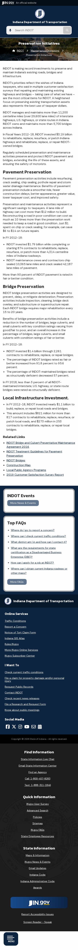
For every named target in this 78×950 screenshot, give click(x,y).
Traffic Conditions (15, 621)
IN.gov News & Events (37, 861)
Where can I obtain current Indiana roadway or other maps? (39, 571)
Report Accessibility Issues (37, 914)
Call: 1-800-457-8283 (37, 778)
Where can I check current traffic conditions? (38, 536)
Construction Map (19, 465)
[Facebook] (8, 726)
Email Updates (37, 868)
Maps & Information (37, 855)
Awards (37, 887)
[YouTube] (26, 726)
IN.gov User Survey (37, 804)
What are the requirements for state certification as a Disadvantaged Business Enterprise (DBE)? (36, 552)
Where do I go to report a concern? (32, 530)
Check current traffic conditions (24, 672)
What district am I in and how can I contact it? (39, 542)
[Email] (33, 726)
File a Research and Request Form (25, 704)
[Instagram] (20, 726)
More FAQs (17, 581)
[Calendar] (40, 726)
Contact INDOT (14, 692)
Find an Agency (37, 772)
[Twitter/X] (14, 726)
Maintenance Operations (45, 50)
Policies (37, 817)
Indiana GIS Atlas (15, 638)
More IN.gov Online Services (21, 650)
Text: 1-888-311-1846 (37, 785)
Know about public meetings (22, 710)
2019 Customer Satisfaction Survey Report (35, 475)
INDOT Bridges (16, 460)
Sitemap (37, 823)
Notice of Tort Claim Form (20, 632)
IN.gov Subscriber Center (20, 655)
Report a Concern (15, 626)
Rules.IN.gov (12, 644)
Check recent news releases (22, 698)
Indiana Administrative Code (37, 881)
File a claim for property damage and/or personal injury (34, 679)
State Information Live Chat (37, 759)
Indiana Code (38, 874)
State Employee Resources (37, 836)
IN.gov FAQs (37, 830)
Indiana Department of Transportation (40, 22)
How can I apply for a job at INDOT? (32, 562)
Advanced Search (37, 810)
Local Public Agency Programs (26, 470)
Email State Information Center (38, 765)
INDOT (20, 50)
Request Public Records (19, 686)
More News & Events (23, 503)
